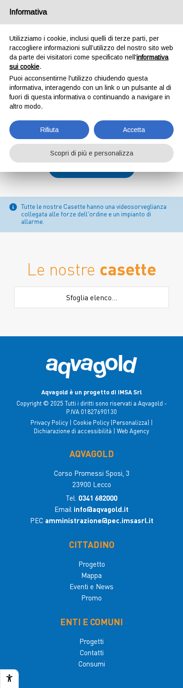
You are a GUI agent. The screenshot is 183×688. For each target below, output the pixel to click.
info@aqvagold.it (101, 509)
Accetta (134, 129)
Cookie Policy (91, 422)
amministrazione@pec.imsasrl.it (99, 520)
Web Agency (133, 431)
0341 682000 (97, 498)
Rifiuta (49, 129)
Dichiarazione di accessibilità (73, 431)
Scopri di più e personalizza (91, 153)
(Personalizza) (130, 422)
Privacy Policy (49, 422)
